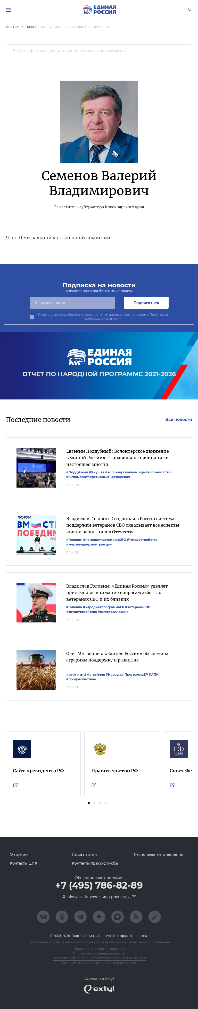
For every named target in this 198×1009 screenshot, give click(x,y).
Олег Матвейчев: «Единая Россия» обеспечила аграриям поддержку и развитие (117, 657)
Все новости (178, 419)
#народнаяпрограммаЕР (103, 607)
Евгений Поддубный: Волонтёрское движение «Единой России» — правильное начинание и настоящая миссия (117, 458)
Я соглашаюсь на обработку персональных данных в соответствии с (103, 316)
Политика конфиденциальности (99, 953)
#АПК (154, 674)
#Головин (74, 540)
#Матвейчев (94, 674)
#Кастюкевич (118, 477)
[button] (89, 803)
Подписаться (146, 302)
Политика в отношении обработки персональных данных (99, 958)
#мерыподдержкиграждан (89, 544)
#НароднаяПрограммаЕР (127, 674)
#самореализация (113, 612)
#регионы (97, 477)
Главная (12, 27)
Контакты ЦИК (23, 863)
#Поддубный (77, 472)
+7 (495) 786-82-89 (99, 885)
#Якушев (96, 472)
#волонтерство (158, 472)
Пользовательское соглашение (99, 949)
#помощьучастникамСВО (104, 540)
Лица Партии (37, 27)
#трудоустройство (142, 540)
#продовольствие (81, 679)
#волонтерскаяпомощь (125, 472)
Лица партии (84, 854)
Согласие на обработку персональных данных (99, 963)
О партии (19, 854)
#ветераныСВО (138, 607)
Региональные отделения (158, 854)
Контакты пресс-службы (95, 863)
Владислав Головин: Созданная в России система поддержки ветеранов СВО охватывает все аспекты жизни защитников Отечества (122, 525)
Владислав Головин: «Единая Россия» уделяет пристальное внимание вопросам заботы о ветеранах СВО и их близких (117, 592)
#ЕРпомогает (77, 477)
